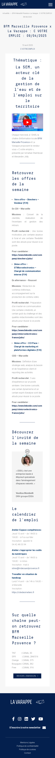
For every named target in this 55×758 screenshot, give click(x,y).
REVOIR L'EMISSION (26, 676)
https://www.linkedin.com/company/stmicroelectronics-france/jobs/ (27, 334)
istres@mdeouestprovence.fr (25, 568)
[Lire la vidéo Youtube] (27, 122)
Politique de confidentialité (27, 746)
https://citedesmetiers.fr (23, 592)
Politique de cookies (27, 749)
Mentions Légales (27, 742)
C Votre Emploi (27, 49)
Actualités (6, 13)
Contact (27, 753)
